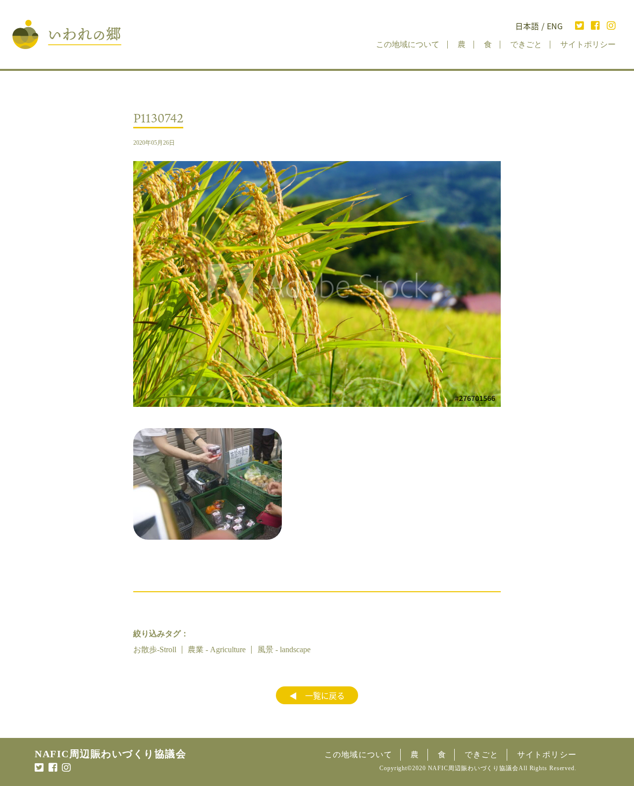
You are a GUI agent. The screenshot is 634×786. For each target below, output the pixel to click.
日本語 (527, 26)
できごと (526, 44)
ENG (555, 26)
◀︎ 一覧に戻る (317, 695)
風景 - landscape (284, 649)
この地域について (407, 44)
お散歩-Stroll (154, 649)
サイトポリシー (588, 44)
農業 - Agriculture (217, 649)
